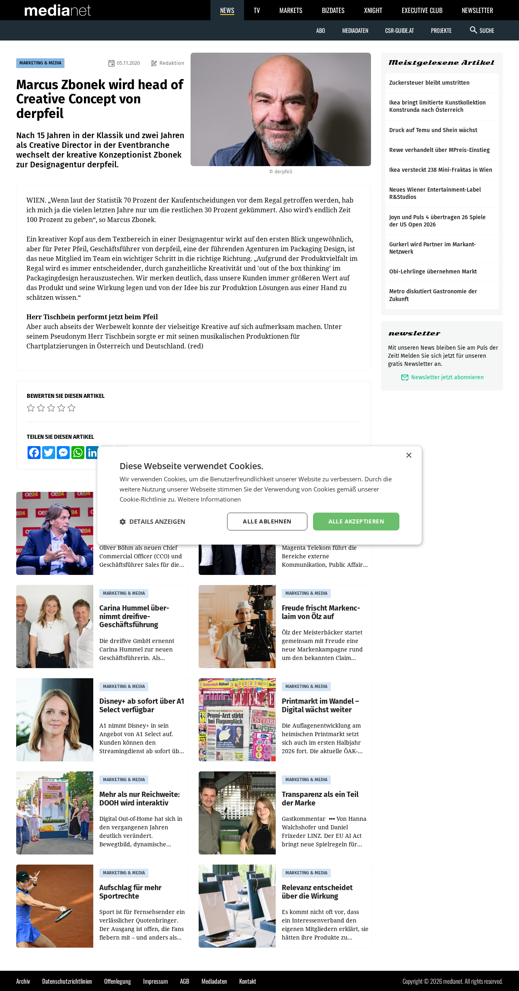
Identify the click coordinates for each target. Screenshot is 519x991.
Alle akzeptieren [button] (356, 521)
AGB (184, 980)
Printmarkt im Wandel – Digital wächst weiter (320, 705)
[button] (152, 521)
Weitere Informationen (209, 499)
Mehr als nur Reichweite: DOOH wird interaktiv (139, 798)
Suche (481, 30)
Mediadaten (355, 30)
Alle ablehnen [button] (267, 521)
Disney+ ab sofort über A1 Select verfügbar (141, 705)
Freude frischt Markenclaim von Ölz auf (321, 612)
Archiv (23, 980)
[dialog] (259, 495)
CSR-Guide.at (399, 30)
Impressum (155, 980)
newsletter (414, 333)
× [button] (408, 456)
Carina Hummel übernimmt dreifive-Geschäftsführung (134, 616)
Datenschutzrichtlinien (67, 980)
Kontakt (247, 980)
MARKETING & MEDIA (40, 63)
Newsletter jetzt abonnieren (442, 377)
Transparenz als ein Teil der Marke (320, 798)
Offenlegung (117, 980)
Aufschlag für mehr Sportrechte (130, 892)
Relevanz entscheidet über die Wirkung (317, 892)
